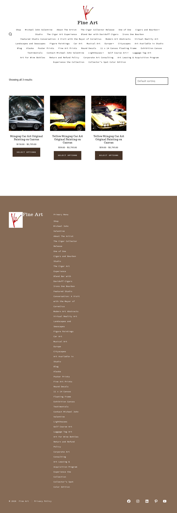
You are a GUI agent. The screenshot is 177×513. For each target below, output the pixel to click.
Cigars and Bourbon (146, 29)
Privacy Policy (43, 501)
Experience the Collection (68, 62)
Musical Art (93, 43)
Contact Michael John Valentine (65, 53)
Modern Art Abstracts (118, 39)
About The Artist (67, 29)
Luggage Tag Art (142, 53)
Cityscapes (124, 43)
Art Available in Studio (149, 43)
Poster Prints (46, 48)
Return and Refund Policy (64, 57)
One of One (125, 29)
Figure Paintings (60, 43)
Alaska (30, 48)
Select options (26, 152)
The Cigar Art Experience (62, 34)
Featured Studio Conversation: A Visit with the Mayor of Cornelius (60, 39)
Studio (39, 34)
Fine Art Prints (67, 48)
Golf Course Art (117, 53)
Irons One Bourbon (133, 34)
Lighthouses (95, 53)
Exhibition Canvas (151, 48)
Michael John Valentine (38, 29)
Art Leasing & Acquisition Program (138, 57)
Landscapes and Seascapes (30, 43)
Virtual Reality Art (146, 39)
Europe (108, 43)
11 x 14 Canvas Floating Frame (118, 48)
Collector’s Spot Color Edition (107, 62)
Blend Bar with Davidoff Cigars (99, 34)
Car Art (78, 43)
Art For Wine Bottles (32, 57)
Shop (18, 29)
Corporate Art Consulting (98, 57)
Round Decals (88, 48)
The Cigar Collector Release (97, 29)
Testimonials (35, 53)
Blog (19, 48)
